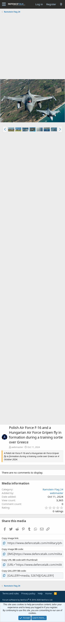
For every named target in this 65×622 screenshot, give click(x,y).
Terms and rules (10, 593)
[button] (4, 4)
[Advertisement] (32, 46)
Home (48, 593)
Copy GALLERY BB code (14, 570)
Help (40, 593)
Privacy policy (28, 593)
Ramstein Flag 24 (53, 489)
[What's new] (61, 4)
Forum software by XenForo (27, 599)
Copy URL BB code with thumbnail (19, 559)
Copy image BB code (12, 549)
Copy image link (10, 538)
